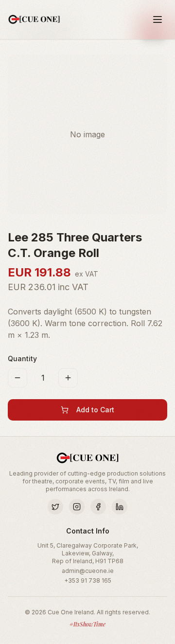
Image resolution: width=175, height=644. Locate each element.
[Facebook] (98, 507)
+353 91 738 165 (87, 580)
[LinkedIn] (119, 507)
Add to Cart (95, 409)
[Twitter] (55, 507)
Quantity (22, 358)
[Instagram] (77, 507)
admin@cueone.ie (88, 570)
